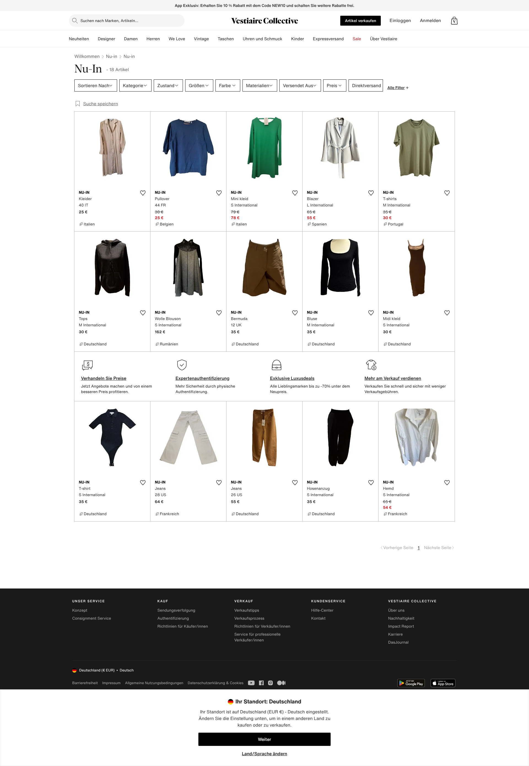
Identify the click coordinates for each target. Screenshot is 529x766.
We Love (177, 39)
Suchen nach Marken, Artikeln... (109, 20)
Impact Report (401, 626)
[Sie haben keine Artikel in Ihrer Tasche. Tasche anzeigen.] (454, 21)
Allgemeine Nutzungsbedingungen (154, 683)
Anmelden (430, 20)
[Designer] (119, 39)
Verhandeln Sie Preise (103, 378)
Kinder (297, 39)
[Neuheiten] (93, 39)
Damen (131, 39)
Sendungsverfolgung (176, 610)
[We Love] (189, 39)
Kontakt (318, 618)
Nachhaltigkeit (401, 618)
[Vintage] (213, 39)
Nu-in (111, 56)
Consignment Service (91, 618)
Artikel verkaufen (360, 20)
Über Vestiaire (383, 39)
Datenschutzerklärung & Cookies (215, 683)
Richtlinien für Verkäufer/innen (262, 626)
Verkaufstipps (246, 610)
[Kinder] (308, 39)
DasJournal (398, 642)
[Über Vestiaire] (402, 39)
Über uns (396, 610)
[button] (454, 21)
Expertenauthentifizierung (203, 378)
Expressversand (328, 39)
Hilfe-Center (322, 610)
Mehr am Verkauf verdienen (393, 378)
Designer (106, 39)
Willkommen (87, 56)
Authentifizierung (173, 618)
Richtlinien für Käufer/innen (182, 626)
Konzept (79, 610)
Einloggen (400, 20)
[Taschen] (238, 39)
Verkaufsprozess (249, 618)
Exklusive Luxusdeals (292, 378)
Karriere (395, 634)
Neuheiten (79, 39)
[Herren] (164, 39)
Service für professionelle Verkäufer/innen (257, 637)
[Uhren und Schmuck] (287, 39)
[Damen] (142, 39)
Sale (357, 39)
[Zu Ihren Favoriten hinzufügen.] (142, 193)
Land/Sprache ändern (264, 753)
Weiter (264, 739)
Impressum (111, 683)
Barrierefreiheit (85, 683)
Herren (153, 39)
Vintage (201, 39)
